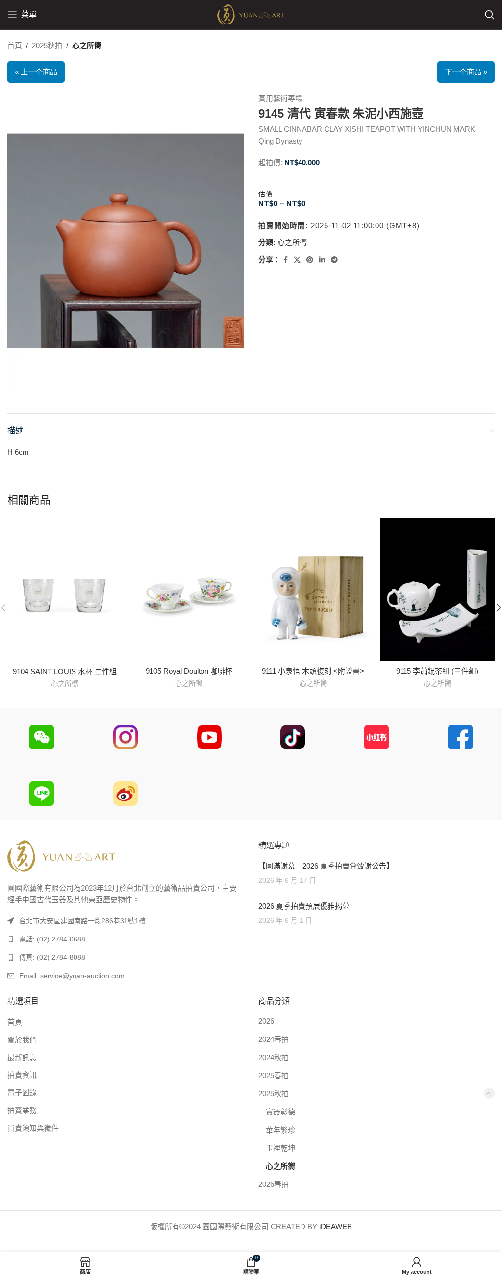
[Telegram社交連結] (334, 259)
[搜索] (490, 14)
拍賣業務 (22, 1110)
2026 (266, 1021)
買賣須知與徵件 (33, 1128)
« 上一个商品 (36, 72)
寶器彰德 (280, 1112)
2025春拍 (273, 1075)
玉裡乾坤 (280, 1148)
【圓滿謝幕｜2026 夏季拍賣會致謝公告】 (326, 866)
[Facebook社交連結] (285, 259)
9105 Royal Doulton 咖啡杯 (189, 671)
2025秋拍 (47, 45)
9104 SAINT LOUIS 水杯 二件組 (65, 671)
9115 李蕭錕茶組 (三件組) (437, 671)
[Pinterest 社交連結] (309, 259)
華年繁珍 (280, 1130)
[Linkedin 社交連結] (322, 259)
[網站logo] (251, 14)
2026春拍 (273, 1184)
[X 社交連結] (297, 259)
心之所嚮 (86, 45)
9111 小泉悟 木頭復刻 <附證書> (313, 671)
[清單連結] (125, 939)
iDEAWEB (335, 1226)
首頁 (14, 45)
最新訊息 (22, 1057)
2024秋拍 (273, 1057)
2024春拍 (273, 1039)
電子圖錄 (22, 1092)
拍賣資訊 (22, 1075)
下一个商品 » (466, 72)
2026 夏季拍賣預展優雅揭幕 (304, 906)
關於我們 (22, 1040)
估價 (265, 194)
